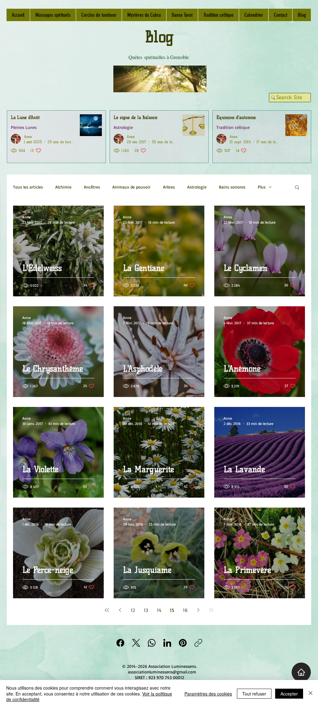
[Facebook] (120, 643)
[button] (297, 188)
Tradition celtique (233, 127)
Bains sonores (232, 186)
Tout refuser (254, 694)
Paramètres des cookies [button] (208, 694)
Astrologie (123, 127)
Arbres (169, 186)
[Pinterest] (183, 643)
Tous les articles (28, 186)
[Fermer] (310, 693)
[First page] (106, 610)
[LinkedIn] (167, 643)
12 (133, 610)
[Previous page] (119, 610)
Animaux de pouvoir (131, 186)
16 (185, 610)
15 (172, 610)
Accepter (289, 694)
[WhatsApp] (152, 643)
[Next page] (198, 610)
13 (146, 610)
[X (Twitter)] (136, 643)
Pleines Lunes (24, 127)
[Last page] (211, 610)
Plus (262, 186)
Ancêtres (92, 186)
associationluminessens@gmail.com (162, 671)
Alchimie (63, 186)
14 (159, 610)
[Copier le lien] (198, 643)
